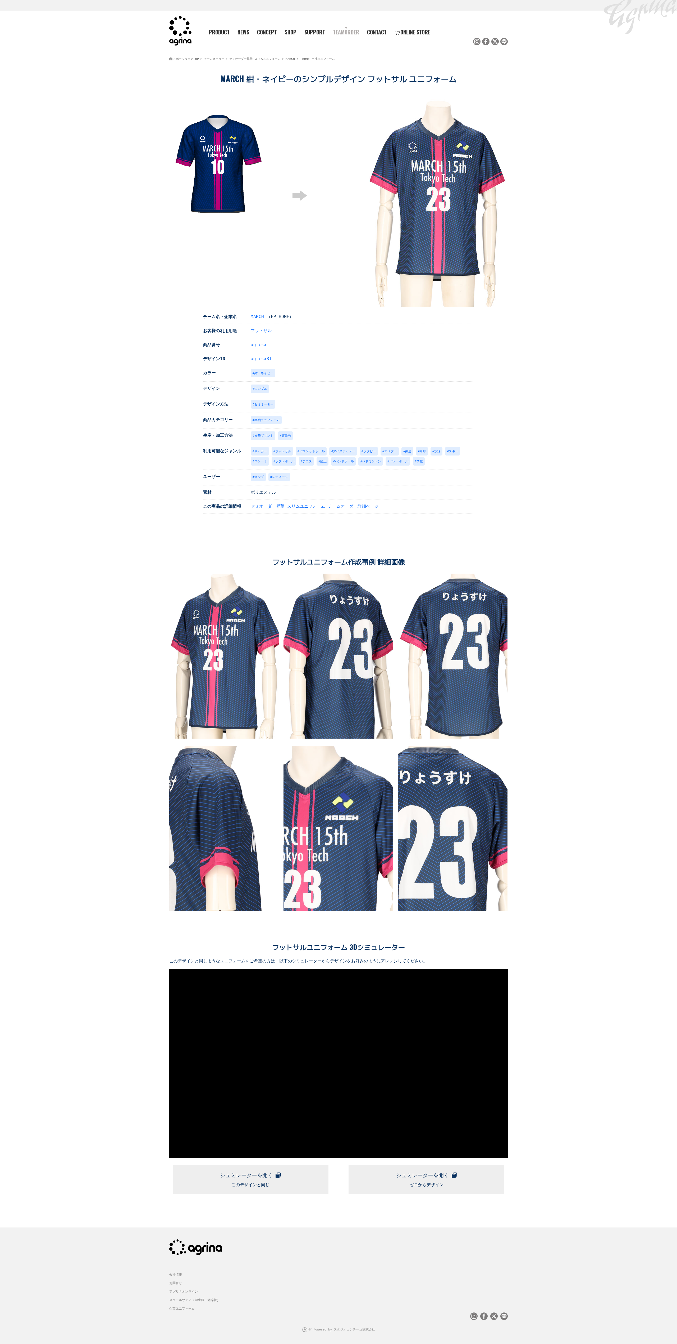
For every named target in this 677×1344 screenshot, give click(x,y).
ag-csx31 (261, 358)
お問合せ (175, 1283)
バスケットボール (312, 451)
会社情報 (175, 1274)
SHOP (290, 32)
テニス (307, 461)
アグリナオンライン (183, 1291)
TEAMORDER (346, 32)
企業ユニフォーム (182, 1308)
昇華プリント (263, 435)
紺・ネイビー (263, 373)
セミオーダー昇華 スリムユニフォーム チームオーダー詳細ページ (315, 506)
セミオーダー (263, 404)
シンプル (260, 389)
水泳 (437, 451)
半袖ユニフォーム (267, 420)
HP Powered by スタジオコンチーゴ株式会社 (341, 1329)
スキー (453, 451)
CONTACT (377, 32)
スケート (260, 461)
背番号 (286, 435)
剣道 (408, 451)
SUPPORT (314, 32)
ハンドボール (344, 461)
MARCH (257, 316)
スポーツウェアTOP (186, 59)
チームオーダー (214, 59)
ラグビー (369, 451)
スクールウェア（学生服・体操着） (194, 1300)
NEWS (243, 32)
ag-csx (259, 344)
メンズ (259, 477)
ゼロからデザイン (422, 1179)
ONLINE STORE (415, 32)
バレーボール (398, 461)
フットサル (261, 330)
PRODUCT (219, 32)
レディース (280, 477)
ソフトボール (284, 461)
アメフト (390, 451)
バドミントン (371, 461)
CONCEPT (267, 32)
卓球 (423, 451)
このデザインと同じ (246, 1179)
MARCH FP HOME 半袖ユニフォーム (310, 59)
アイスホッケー (344, 451)
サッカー (260, 451)
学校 (420, 461)
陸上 (323, 461)
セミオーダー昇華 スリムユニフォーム (255, 59)
